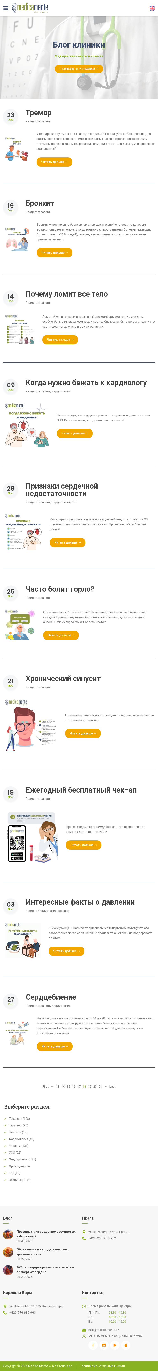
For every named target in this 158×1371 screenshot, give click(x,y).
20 (95, 1086)
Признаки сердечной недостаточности (62, 490)
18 (84, 1086)
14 (63, 1086)
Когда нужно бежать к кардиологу (86, 382)
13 (57, 1086)
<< (52, 1086)
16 (73, 1086)
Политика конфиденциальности (102, 1366)
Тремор (39, 112)
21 (100, 1086)
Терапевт (15, 1119)
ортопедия (16, 1166)
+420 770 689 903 (22, 1312)
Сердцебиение (51, 997)
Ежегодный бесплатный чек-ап (81, 790)
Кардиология (61, 391)
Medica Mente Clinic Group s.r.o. (50, 1366)
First (46, 1086)
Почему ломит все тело (67, 294)
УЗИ (12, 1152)
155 (74, 502)
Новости (15, 1132)
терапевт (44, 121)
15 (68, 1086)
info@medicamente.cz (103, 1330)
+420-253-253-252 (102, 1238)
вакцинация (17, 1180)
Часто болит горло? (60, 589)
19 (89, 1086)
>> (105, 1086)
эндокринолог (19, 1159)
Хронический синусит (63, 678)
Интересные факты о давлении (80, 902)
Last (112, 1086)
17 (79, 1086)
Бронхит (40, 203)
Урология (15, 1146)
